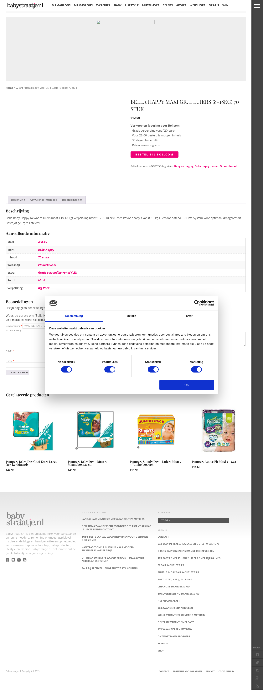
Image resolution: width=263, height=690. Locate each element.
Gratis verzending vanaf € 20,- (58, 272)
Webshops (197, 5)
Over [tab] (189, 315)
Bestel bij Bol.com (154, 154)
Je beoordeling (14, 330)
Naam (10, 350)
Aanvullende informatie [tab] (43, 199)
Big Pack (43, 288)
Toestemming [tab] (73, 315)
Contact (164, 671)
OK (186, 385)
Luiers (19, 87)
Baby (117, 5)
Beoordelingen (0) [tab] (72, 199)
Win (225, 5)
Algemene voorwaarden (187, 671)
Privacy (210, 671)
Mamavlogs (83, 5)
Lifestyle (132, 5)
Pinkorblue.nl (228, 166)
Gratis (214, 5)
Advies (181, 5)
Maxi (41, 280)
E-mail (10, 361)
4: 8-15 (42, 242)
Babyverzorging (183, 166)
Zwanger (103, 5)
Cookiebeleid (226, 671)
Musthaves (150, 5)
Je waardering (14, 325)
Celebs (168, 5)
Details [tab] (131, 315)
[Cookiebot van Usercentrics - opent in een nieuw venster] (197, 303)
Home (9, 87)
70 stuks (43, 257)
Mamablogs (61, 5)
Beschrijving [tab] (18, 199)
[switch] (109, 369)
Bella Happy (202, 166)
